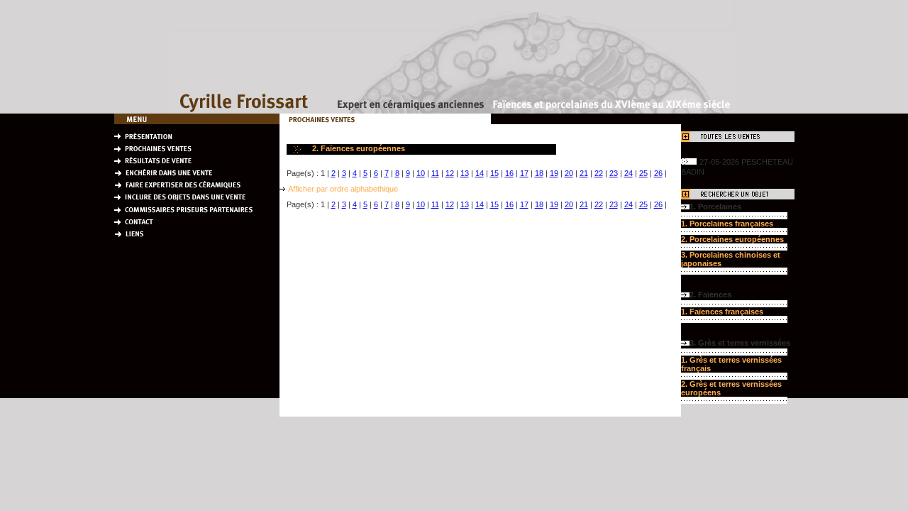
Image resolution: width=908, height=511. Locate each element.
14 (479, 173)
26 (658, 173)
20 (569, 173)
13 (464, 173)
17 (524, 173)
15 (494, 173)
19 (554, 173)
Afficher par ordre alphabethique (343, 189)
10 (420, 173)
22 (598, 173)
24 (628, 173)
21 (584, 173)
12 (449, 173)
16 (509, 173)
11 (435, 173)
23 (613, 173)
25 (643, 173)
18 (539, 173)
